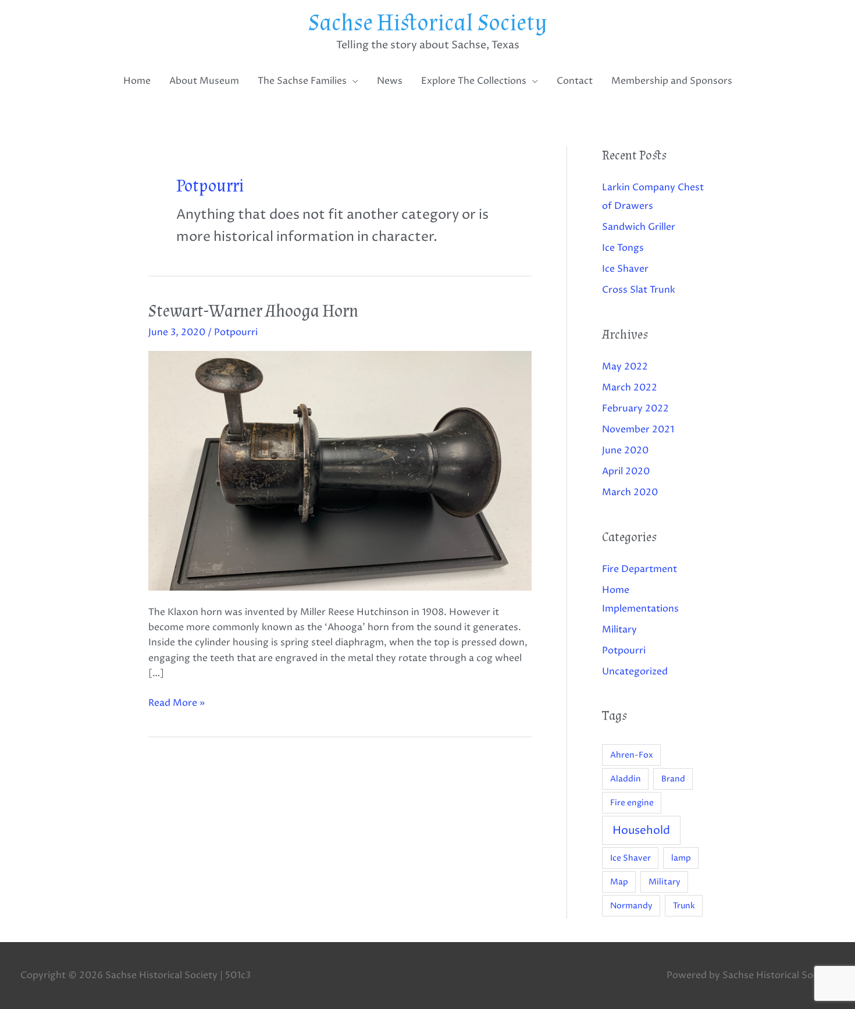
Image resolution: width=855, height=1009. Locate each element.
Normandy (631, 905)
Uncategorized (635, 671)
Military (619, 629)
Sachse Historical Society (427, 23)
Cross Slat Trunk (638, 289)
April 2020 (626, 471)
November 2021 (638, 429)
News (389, 80)
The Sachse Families (302, 80)
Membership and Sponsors (671, 80)
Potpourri (236, 332)
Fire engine (632, 802)
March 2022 (629, 387)
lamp (681, 858)
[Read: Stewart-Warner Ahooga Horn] (340, 470)
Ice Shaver (625, 268)
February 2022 (635, 408)
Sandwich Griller (638, 227)
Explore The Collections (473, 80)
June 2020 (625, 450)
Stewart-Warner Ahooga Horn (253, 311)
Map (619, 881)
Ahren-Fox (631, 755)
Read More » (176, 702)
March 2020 (630, 492)
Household (641, 830)
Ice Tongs (623, 247)
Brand (673, 778)
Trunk (684, 905)
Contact (575, 80)
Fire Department (639, 569)
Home (137, 80)
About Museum (204, 80)
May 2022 (625, 366)
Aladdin (625, 778)
